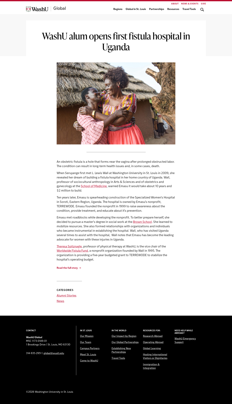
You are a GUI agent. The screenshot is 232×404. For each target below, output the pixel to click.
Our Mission (86, 336)
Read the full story (67, 268)
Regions (117, 9)
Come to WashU (89, 361)
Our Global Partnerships (125, 342)
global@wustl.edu (54, 353)
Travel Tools (189, 9)
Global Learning (152, 348)
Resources (173, 9)
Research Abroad (153, 336)
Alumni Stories (66, 295)
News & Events (189, 4)
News (60, 301)
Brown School (142, 222)
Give (203, 4)
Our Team (85, 342)
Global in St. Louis (136, 9)
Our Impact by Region (124, 336)
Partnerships (156, 9)
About (175, 4)
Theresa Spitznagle (69, 246)
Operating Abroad (153, 342)
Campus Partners (89, 348)
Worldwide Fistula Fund (72, 250)
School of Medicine (94, 186)
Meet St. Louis (88, 354)
